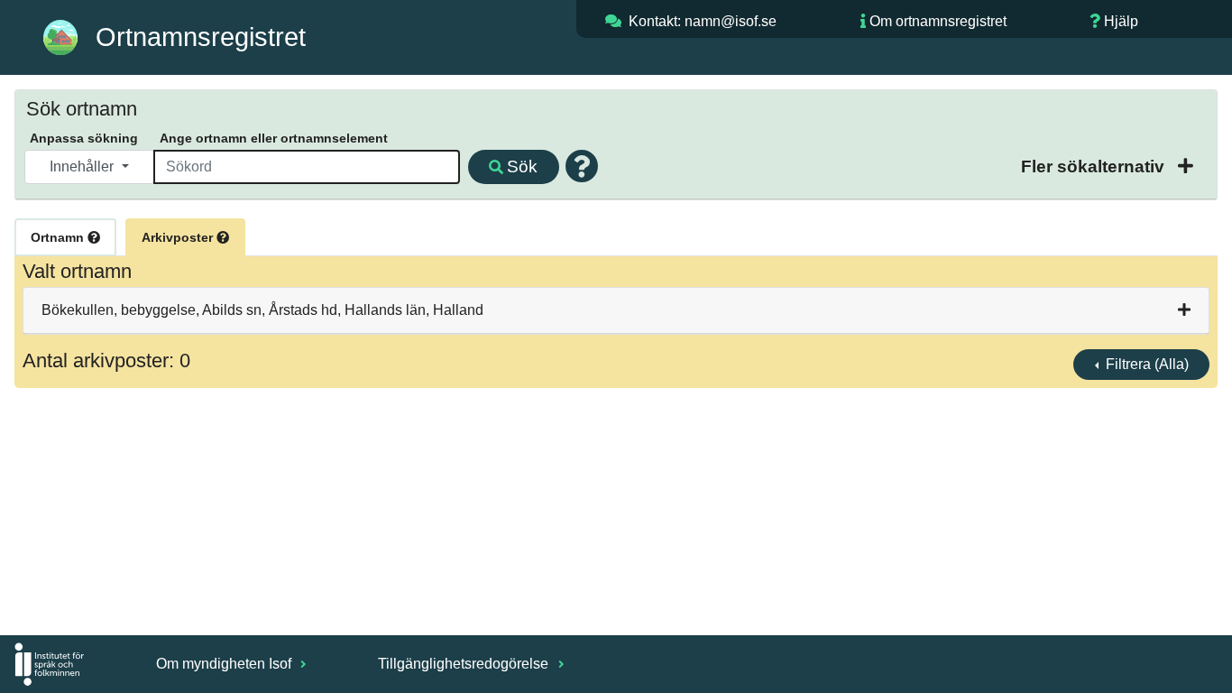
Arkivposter (179, 237)
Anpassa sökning (84, 138)
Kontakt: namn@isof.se (703, 21)
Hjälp (1121, 21)
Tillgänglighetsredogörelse (465, 663)
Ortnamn (59, 237)
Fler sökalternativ (1095, 166)
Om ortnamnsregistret (938, 21)
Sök (522, 166)
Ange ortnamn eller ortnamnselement (274, 138)
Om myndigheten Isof (225, 663)
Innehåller (83, 166)
